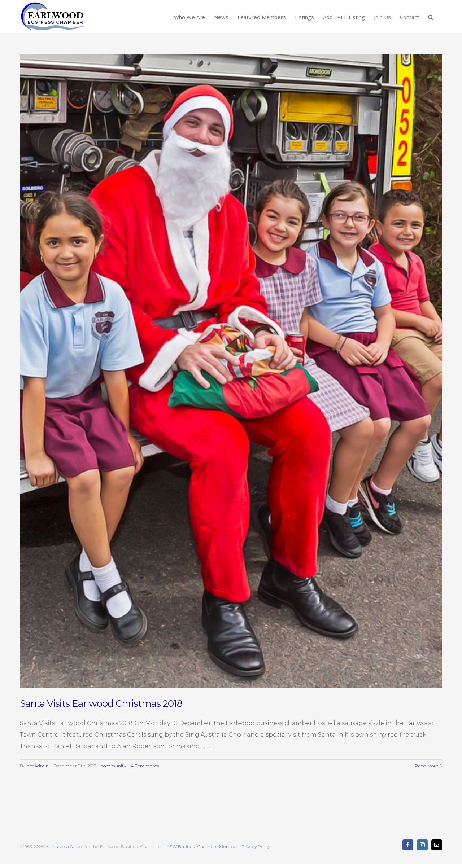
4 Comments (145, 765)
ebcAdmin (37, 765)
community (113, 765)
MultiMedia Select (64, 846)
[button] (430, 16)
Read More (427, 765)
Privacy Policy (255, 846)
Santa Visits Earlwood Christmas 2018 (101, 703)
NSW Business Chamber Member (201, 846)
